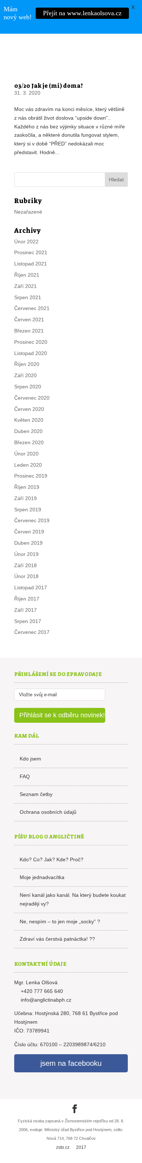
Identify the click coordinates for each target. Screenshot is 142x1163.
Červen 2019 (29, 532)
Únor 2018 (26, 576)
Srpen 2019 (27, 509)
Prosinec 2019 (30, 476)
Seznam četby (36, 794)
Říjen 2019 (26, 487)
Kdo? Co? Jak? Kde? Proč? (51, 859)
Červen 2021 (29, 319)
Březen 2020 (29, 442)
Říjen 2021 (26, 275)
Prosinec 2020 (30, 342)
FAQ (25, 776)
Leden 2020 (28, 465)
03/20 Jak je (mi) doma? (48, 86)
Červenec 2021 (32, 308)
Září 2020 (25, 375)
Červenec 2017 (32, 632)
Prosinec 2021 (30, 252)
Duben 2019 (28, 543)
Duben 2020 (28, 431)
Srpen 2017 (27, 621)
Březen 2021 (29, 331)
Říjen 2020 (26, 364)
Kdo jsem (30, 759)
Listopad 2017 (30, 587)
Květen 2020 (28, 420)
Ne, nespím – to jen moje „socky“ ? (60, 921)
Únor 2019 (26, 554)
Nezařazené (28, 212)
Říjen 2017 (26, 599)
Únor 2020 (26, 454)
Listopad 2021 (30, 264)
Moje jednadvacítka (42, 877)
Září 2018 (25, 565)
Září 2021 (25, 286)
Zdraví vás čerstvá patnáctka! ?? (57, 939)
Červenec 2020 (32, 398)
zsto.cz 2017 (71, 1147)
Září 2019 (25, 498)
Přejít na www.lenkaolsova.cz (82, 13)
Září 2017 (25, 610)
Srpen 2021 (27, 297)
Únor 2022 (26, 241)
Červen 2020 (29, 409)
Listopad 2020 (30, 353)
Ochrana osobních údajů (48, 812)
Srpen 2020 (27, 386)
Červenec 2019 (32, 520)
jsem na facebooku (71, 1063)
